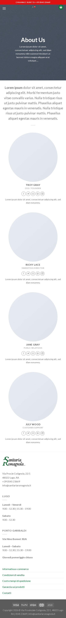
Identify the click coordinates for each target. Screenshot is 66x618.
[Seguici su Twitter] (28, 194)
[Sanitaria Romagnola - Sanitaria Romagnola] (33, 7)
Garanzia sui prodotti (13, 586)
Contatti (6, 592)
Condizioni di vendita (13, 575)
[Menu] (4, 8)
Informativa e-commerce (15, 569)
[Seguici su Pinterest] (38, 194)
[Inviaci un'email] (33, 194)
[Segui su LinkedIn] (42, 194)
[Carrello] (60, 7)
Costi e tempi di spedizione (16, 580)
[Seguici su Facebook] (23, 194)
